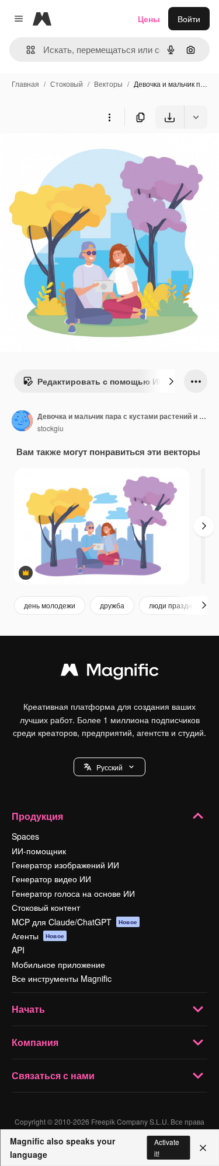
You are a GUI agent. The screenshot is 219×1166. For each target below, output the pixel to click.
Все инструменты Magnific (62, 978)
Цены (149, 18)
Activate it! (166, 1147)
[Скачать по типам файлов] (195, 117)
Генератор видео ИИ (51, 879)
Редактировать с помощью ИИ (100, 381)
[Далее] (171, 381)
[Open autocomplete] (26, 49)
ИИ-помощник (39, 851)
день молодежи (49, 605)
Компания (35, 1042)
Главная (25, 84)
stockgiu (50, 428)
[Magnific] (110, 672)
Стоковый (66, 84)
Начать (28, 1009)
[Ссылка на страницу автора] (22, 422)
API (18, 950)
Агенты (38, 936)
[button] (109, 767)
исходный (78, 156)
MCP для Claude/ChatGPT (74, 922)
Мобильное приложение (58, 964)
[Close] (203, 1148)
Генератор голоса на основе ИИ (73, 893)
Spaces (25, 836)
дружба (112, 605)
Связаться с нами (53, 1075)
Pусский (109, 767)
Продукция (37, 816)
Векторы (108, 84)
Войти (189, 18)
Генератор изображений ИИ (65, 865)
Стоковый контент (46, 907)
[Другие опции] (109, 117)
